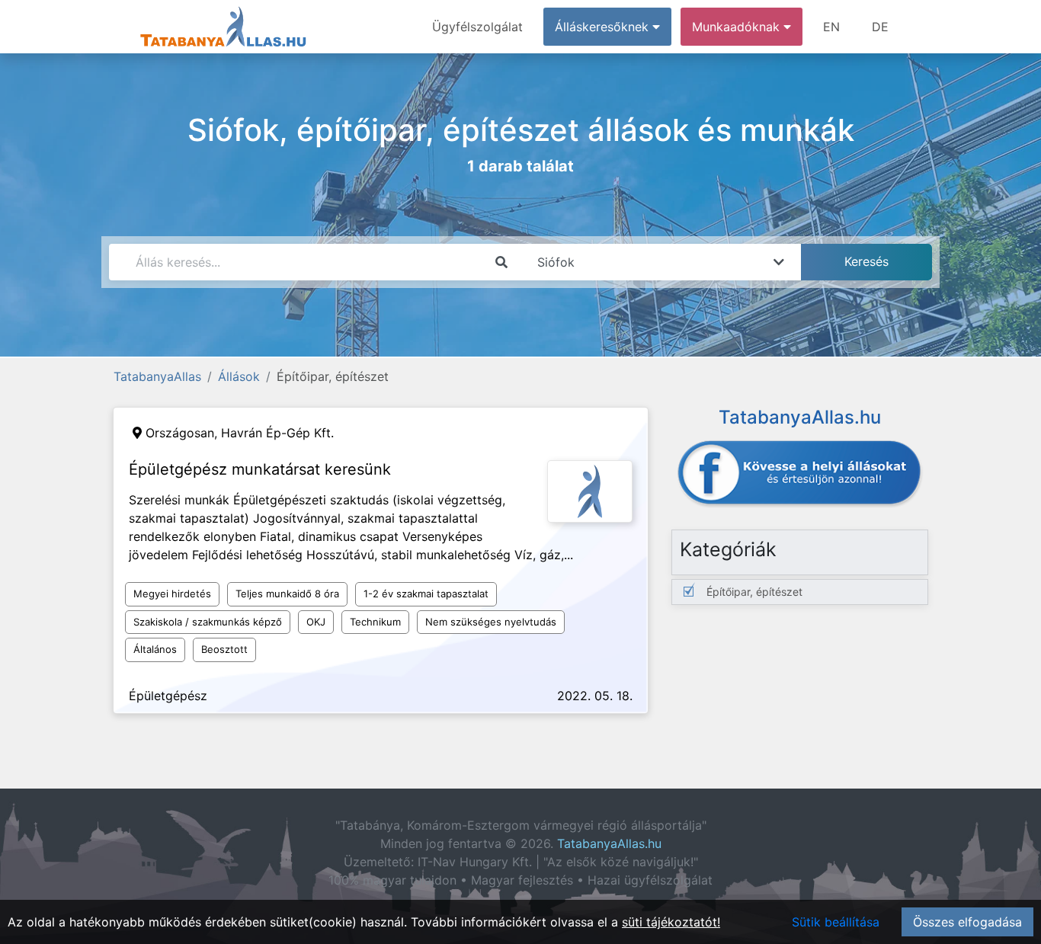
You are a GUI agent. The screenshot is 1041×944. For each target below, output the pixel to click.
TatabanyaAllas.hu (609, 843)
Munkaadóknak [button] (737, 26)
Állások (239, 376)
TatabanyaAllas (157, 376)
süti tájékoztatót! (671, 922)
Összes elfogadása (967, 922)
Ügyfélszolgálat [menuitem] (477, 26)
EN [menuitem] (831, 26)
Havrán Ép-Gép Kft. (277, 432)
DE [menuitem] (880, 26)
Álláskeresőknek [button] (603, 26)
